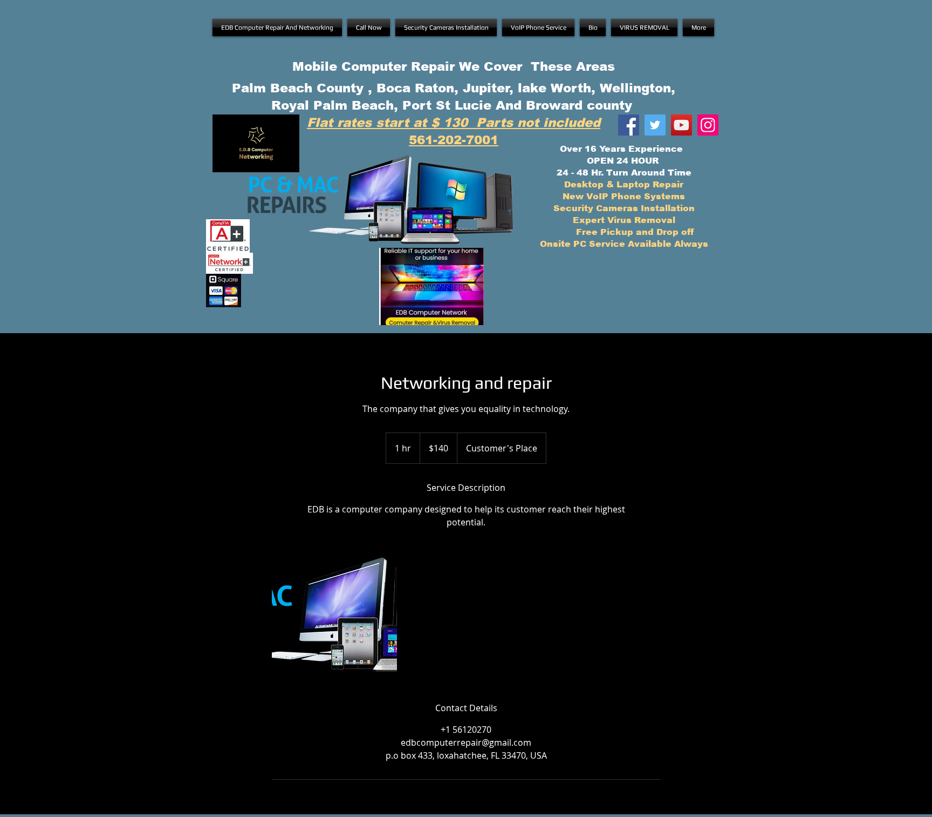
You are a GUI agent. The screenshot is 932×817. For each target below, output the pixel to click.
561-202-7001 (453, 140)
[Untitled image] (334, 615)
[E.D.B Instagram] (707, 125)
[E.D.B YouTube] (681, 125)
